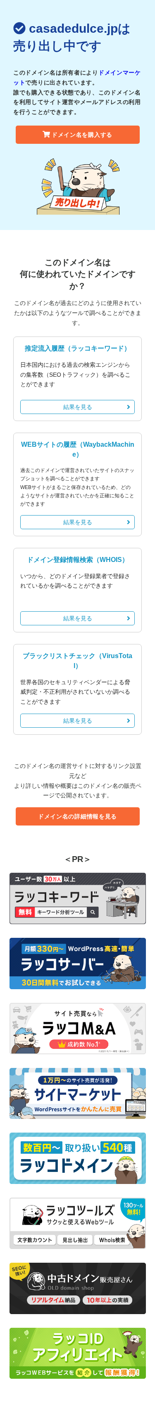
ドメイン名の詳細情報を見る (77, 816)
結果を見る (77, 407)
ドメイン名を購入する (82, 134)
